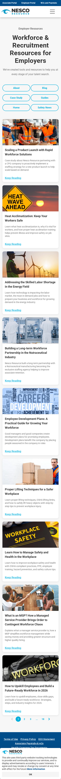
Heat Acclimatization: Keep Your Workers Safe (26, 218)
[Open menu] (52, 11)
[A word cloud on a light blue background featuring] (30, 401)
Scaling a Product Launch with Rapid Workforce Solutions (29, 152)
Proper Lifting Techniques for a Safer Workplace (29, 491)
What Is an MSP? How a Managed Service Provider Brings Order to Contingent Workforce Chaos (27, 620)
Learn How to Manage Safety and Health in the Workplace (26, 554)
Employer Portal (28, 3)
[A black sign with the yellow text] (30, 535)
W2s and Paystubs (49, 3)
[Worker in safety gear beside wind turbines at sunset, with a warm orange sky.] (30, 264)
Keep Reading (13, 178)
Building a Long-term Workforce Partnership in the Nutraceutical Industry (26, 353)
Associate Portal (9, 3)
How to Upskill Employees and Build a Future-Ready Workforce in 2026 (29, 688)
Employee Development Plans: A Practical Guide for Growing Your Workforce (26, 423)
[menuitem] (12, 739)
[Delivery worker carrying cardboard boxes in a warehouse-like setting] (30, 472)
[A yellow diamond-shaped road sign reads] (30, 198)
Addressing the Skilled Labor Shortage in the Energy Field (30, 284)
